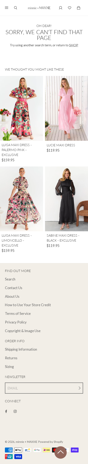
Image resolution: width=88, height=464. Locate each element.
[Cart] (69, 7)
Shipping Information (21, 349)
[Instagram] (15, 411)
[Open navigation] (9, 7)
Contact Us (13, 288)
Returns (11, 358)
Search (10, 279)
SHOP (73, 45)
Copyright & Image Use (23, 331)
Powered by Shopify (50, 441)
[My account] (60, 7)
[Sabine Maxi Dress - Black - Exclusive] (66, 198)
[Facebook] (6, 411)
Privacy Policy (16, 322)
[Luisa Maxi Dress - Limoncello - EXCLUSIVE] (21, 198)
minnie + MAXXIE (26, 441)
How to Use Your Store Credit (28, 305)
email (13, 388)
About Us (12, 296)
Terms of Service (18, 313)
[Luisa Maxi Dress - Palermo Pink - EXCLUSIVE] (21, 108)
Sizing (9, 366)
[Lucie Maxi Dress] (66, 108)
